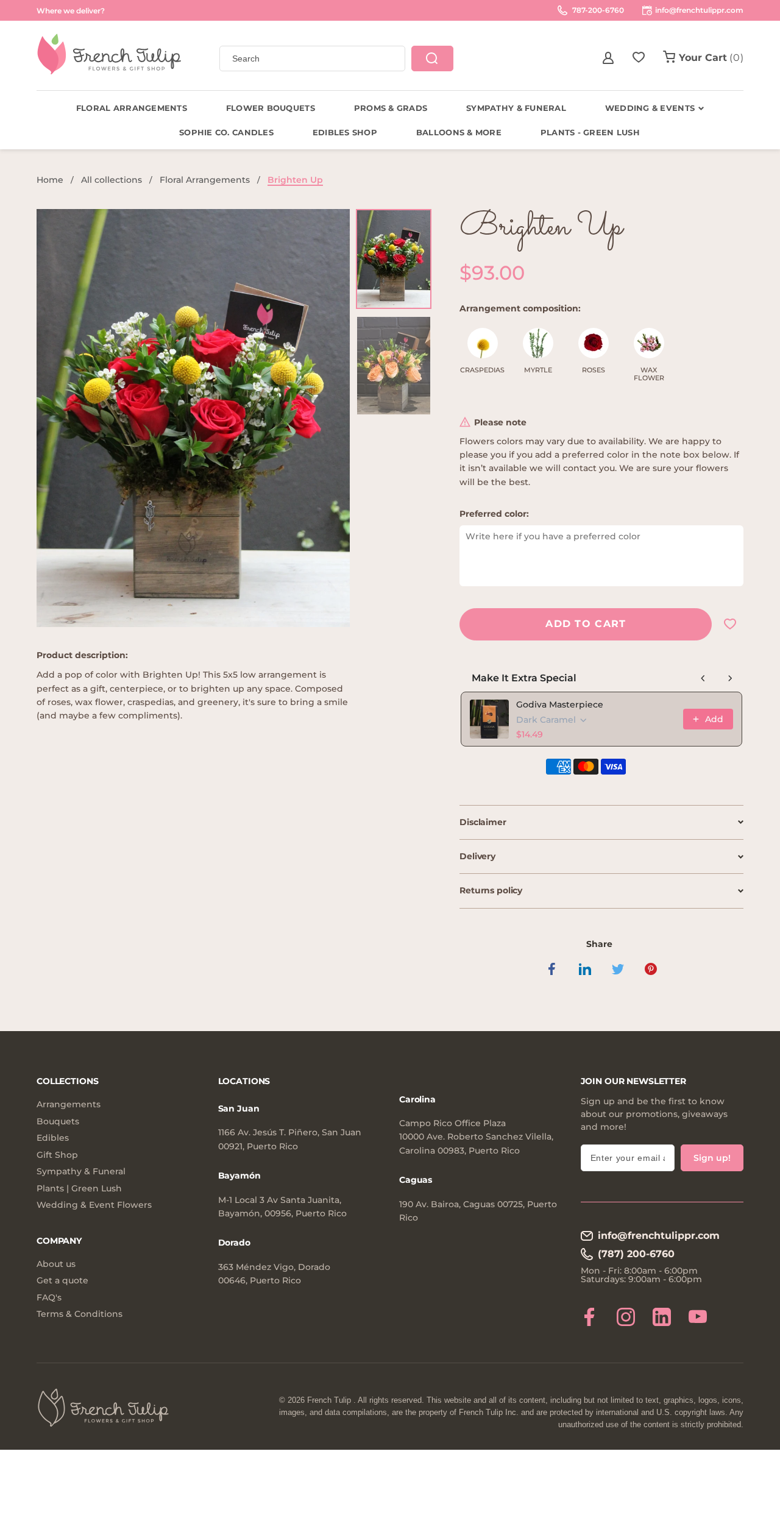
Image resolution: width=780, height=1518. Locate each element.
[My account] (608, 58)
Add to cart (585, 624)
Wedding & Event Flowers (94, 1205)
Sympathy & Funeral (81, 1171)
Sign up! (712, 1157)
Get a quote (62, 1280)
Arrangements (69, 1104)
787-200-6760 (597, 10)
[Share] (552, 969)
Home (50, 180)
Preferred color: (494, 513)
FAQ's (49, 1298)
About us (56, 1264)
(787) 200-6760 (636, 1254)
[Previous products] (703, 678)
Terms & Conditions (79, 1314)
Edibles (53, 1138)
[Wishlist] (639, 58)
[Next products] (730, 678)
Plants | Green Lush (79, 1188)
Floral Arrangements (205, 180)
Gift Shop (57, 1155)
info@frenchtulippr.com (659, 1235)
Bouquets (58, 1121)
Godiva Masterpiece (559, 704)
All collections (111, 180)
